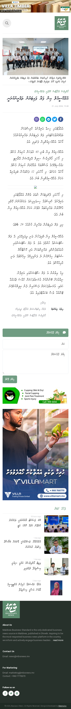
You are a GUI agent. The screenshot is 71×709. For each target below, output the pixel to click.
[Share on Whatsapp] (42, 119)
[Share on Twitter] (54, 119)
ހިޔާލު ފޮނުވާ (9, 379)
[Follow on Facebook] (5, 693)
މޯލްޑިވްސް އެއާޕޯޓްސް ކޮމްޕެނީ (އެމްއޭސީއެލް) (51, 92)
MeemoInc (62, 706)
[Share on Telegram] (48, 119)
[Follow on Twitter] (11, 693)
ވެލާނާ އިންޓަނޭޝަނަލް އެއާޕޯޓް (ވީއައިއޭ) (30, 309)
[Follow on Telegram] (16, 693)
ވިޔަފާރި (43, 303)
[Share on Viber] (36, 119)
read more (58, 640)
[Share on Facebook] (60, 119)
